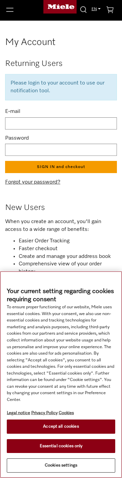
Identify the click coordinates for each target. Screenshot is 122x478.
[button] (20, 10)
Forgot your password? (32, 182)
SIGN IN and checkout (61, 167)
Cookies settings (61, 465)
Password (17, 138)
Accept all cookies (61, 426)
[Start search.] (83, 9)
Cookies (66, 413)
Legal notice (18, 413)
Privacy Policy (44, 413)
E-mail (12, 111)
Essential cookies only (61, 446)
